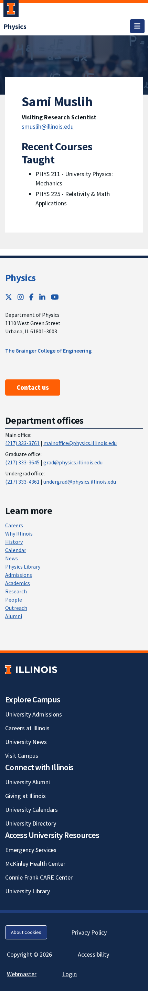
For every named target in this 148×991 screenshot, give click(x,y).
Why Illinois (19, 533)
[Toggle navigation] (137, 26)
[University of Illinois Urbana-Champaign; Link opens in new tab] (11, 10)
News (11, 558)
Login (69, 974)
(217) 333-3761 (22, 443)
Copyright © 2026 (29, 954)
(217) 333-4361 (22, 481)
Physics (20, 277)
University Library (27, 891)
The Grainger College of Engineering (48, 350)
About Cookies (26, 932)
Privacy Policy (89, 932)
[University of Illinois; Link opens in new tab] (31, 670)
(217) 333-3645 (22, 462)
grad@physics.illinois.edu (73, 462)
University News (26, 742)
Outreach (16, 607)
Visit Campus (21, 756)
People (13, 599)
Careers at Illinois (27, 728)
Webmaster (21, 974)
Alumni (13, 616)
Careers (14, 525)
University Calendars (31, 810)
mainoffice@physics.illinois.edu (80, 443)
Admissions (18, 574)
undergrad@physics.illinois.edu (79, 481)
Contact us (33, 387)
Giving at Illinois (25, 796)
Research (16, 591)
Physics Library (22, 566)
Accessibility (93, 954)
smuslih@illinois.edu (48, 126)
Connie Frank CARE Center (39, 877)
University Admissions (33, 714)
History (14, 541)
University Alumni (27, 782)
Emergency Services (30, 850)
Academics (17, 583)
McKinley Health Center (35, 864)
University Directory (30, 823)
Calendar (15, 550)
